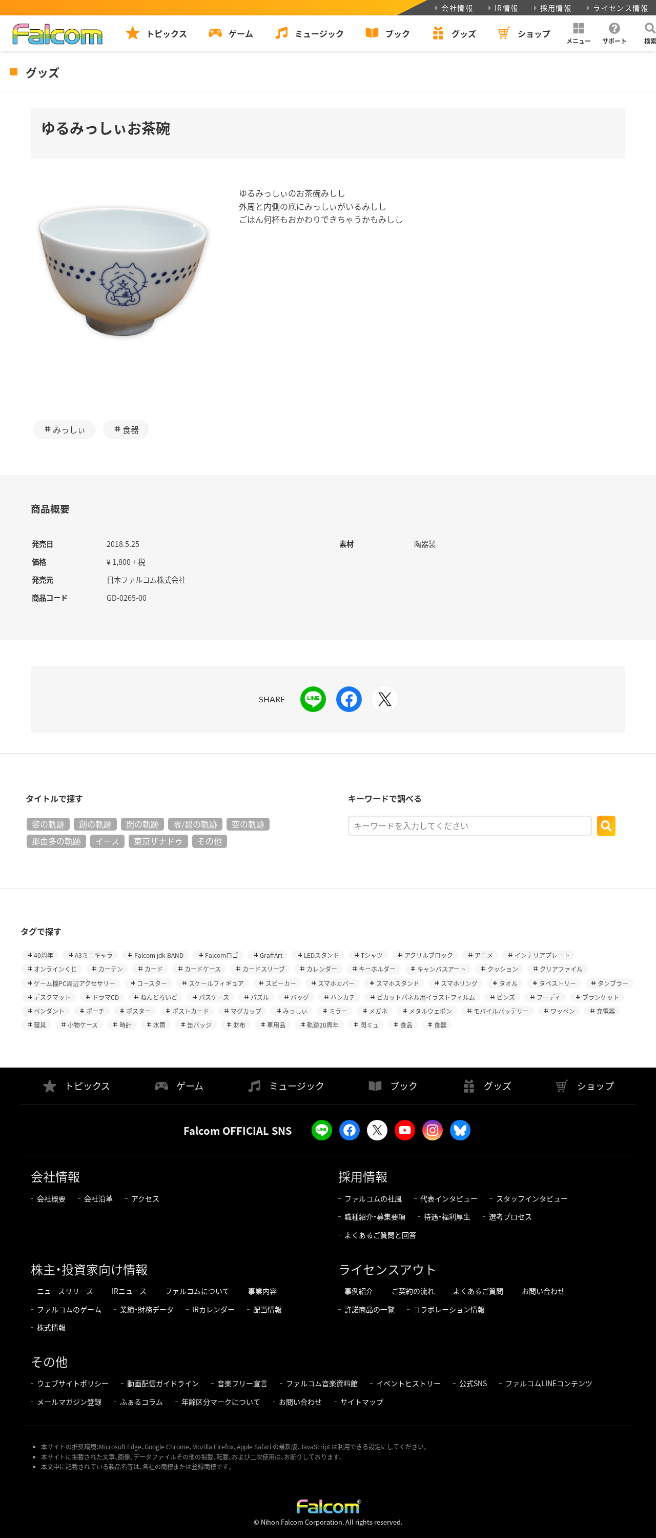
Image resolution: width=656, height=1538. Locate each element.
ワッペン (562, 1011)
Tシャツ (372, 955)
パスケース (214, 997)
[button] (579, 33)
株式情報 (51, 1327)
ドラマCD (105, 997)
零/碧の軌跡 (195, 824)
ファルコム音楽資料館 (322, 1383)
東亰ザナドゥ (158, 841)
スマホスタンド (397, 983)
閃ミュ (369, 1024)
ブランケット (600, 997)
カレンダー (321, 968)
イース (107, 841)
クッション (502, 968)
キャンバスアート (441, 968)
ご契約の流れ (413, 1291)
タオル (508, 983)
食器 (130, 429)
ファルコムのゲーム (69, 1309)
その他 (209, 841)
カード (154, 968)
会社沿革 (98, 1198)
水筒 (159, 1024)
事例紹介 (358, 1291)
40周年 (43, 955)
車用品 (276, 1024)
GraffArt (271, 955)
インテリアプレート (542, 955)
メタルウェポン (430, 1011)
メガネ (378, 1011)
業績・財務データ (147, 1309)
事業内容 (262, 1291)
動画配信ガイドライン (163, 1383)
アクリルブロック (428, 955)
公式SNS (473, 1383)
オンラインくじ (55, 968)
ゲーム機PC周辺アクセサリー (74, 983)
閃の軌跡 (142, 824)
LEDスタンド (321, 955)
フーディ (549, 997)
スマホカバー (336, 983)
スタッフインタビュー (532, 1198)
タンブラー (613, 983)
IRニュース (129, 1291)
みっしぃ (69, 429)
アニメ (484, 955)
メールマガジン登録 (69, 1401)
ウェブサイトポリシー (73, 1383)
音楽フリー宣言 (242, 1383)
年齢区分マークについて (220, 1401)
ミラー (338, 1011)
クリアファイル (561, 968)
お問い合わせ (543, 1291)
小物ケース (83, 1024)
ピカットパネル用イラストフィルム (426, 997)
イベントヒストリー (408, 1383)
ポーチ (95, 1011)
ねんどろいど (158, 997)
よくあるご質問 (478, 1291)
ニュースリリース (65, 1291)
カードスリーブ (263, 968)
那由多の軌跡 (56, 841)
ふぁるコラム (141, 1401)
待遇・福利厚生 (447, 1216)
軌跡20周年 (323, 1024)
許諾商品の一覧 (369, 1309)
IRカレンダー (213, 1309)
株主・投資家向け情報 (89, 1269)
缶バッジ (199, 1024)
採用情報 (556, 8)
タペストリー (557, 983)
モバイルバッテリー (501, 1011)
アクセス (145, 1198)
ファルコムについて (197, 1291)
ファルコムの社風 (373, 1198)
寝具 (40, 1024)
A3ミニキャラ (94, 955)
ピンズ (506, 997)
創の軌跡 (95, 824)
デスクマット (52, 997)
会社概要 (51, 1198)
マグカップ (246, 1011)
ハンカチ (343, 997)
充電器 (606, 1011)
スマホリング (459, 983)
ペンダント (49, 1011)
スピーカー (280, 983)
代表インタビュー (449, 1198)
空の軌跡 (248, 824)
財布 (239, 1024)
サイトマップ (361, 1401)
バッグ (300, 997)
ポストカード (190, 1011)
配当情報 (267, 1309)
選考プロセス (510, 1216)
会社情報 (457, 8)
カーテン (110, 968)
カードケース (202, 968)
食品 (406, 1024)
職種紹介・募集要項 (374, 1216)
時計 (125, 1024)
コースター (152, 983)
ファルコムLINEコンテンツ (548, 1383)
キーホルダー (377, 968)
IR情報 (507, 8)
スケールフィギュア (216, 983)
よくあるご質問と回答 (380, 1235)
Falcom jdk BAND (158, 955)
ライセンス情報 (620, 8)
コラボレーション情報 (449, 1309)
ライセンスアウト (387, 1269)
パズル (260, 997)
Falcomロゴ (221, 955)
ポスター (138, 1011)
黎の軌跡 (48, 824)
